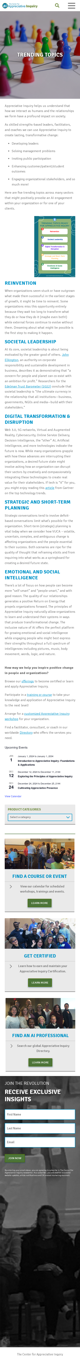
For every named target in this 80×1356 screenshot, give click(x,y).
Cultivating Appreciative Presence (38, 788)
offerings (28, 681)
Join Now (14, 1158)
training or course (39, 695)
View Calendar (13, 796)
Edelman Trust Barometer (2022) (28, 386)
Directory (26, 733)
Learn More (39, 903)
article (49, 488)
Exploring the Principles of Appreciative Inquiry (45, 776)
